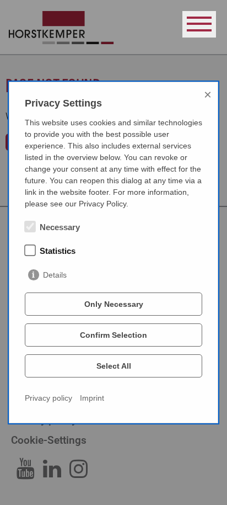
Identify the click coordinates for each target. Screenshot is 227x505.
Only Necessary (113, 304)
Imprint (92, 398)
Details (55, 274)
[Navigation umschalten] (199, 24)
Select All (113, 366)
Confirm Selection (113, 335)
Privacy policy (48, 398)
